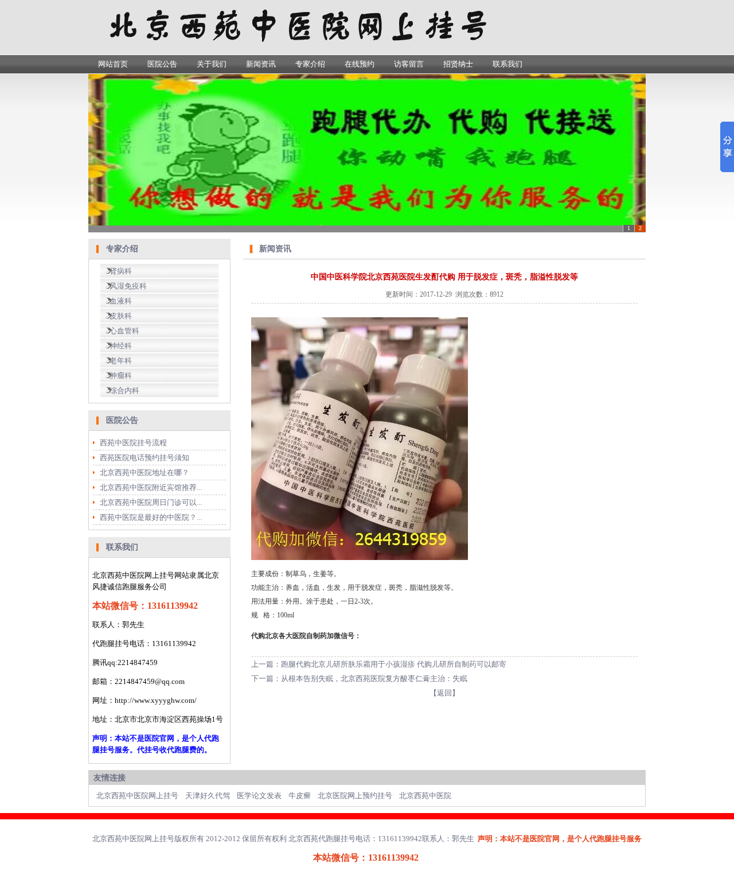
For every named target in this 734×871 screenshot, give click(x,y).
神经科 (121, 345)
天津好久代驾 (207, 795)
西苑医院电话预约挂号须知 (144, 457)
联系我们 (507, 64)
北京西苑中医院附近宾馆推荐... (151, 487)
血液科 (121, 301)
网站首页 (113, 64)
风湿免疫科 (128, 286)
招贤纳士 (458, 64)
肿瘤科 (121, 375)
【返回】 (444, 693)
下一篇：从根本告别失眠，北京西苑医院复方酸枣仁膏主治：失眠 (359, 678)
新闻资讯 (261, 64)
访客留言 (409, 64)
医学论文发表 (259, 795)
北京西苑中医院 (425, 795)
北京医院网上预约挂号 (355, 795)
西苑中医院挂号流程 (133, 442)
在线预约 (359, 64)
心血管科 (124, 330)
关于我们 (212, 64)
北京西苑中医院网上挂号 (137, 795)
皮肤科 (121, 316)
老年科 (121, 360)
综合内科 (124, 390)
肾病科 (121, 271)
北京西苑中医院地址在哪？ (144, 472)
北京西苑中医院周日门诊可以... (151, 502)
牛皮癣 (299, 795)
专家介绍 (310, 64)
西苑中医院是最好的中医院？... (151, 517)
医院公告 (162, 64)
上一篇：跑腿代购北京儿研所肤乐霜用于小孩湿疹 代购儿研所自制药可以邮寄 (378, 664)
